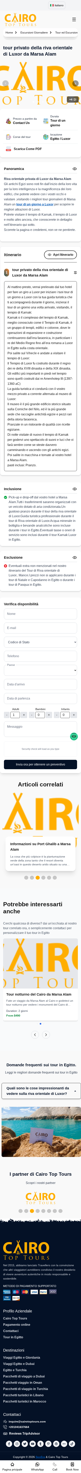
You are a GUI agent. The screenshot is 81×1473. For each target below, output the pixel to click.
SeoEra (40, 1457)
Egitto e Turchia (15, 1370)
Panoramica (14, 169)
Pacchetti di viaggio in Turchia (25, 1389)
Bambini (40, 709)
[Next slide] (46, 1035)
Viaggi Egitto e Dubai (18, 1363)
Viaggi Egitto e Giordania (21, 1357)
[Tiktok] (72, 1444)
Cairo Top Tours (15, 1318)
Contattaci (10, 1331)
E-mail (11, 628)
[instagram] (17, 1444)
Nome (11, 613)
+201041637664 (19, 1427)
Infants (65, 709)
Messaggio (14, 726)
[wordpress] (56, 1444)
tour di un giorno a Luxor (34, 204)
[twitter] (25, 1444)
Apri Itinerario (63, 254)
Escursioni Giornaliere (34, 32)
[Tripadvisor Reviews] (74, 736)
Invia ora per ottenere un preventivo (40, 764)
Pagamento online (16, 1324)
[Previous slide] (35, 1035)
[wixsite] (64, 1444)
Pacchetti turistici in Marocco (24, 1401)
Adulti (15, 709)
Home (9, 32)
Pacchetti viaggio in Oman (22, 1382)
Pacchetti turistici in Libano (23, 1395)
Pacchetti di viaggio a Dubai (24, 1376)
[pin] (48, 1444)
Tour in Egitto (13, 1337)
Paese (11, 664)
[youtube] (32, 1444)
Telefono (13, 656)
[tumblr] (40, 1444)
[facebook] (9, 1444)
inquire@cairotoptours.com (27, 1421)
